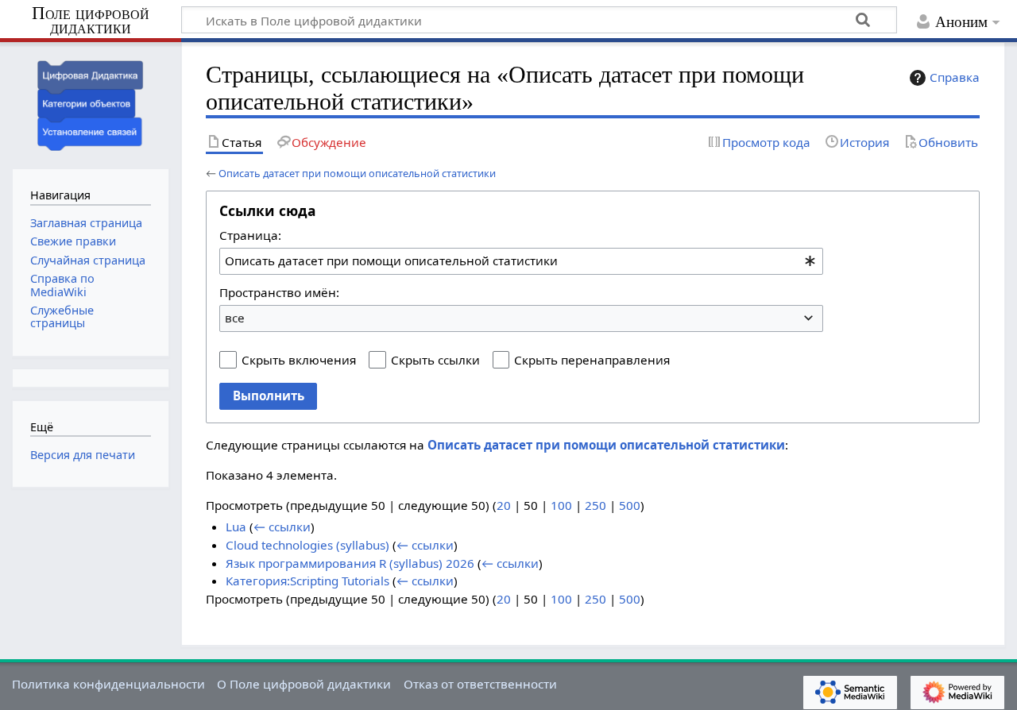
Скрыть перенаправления (592, 360)
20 (504, 505)
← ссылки (282, 526)
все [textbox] (235, 318)
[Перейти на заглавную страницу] (90, 103)
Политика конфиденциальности (108, 684)
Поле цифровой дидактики (90, 21)
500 (629, 505)
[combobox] (521, 261)
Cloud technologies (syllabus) (307, 545)
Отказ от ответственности (480, 684)
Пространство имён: (279, 292)
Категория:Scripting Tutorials (307, 580)
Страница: (250, 235)
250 (595, 505)
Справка (955, 77)
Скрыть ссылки (435, 360)
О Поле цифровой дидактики (304, 684)
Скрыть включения (299, 360)
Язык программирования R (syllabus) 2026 (350, 563)
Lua (236, 526)
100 (561, 505)
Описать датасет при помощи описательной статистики (357, 173)
